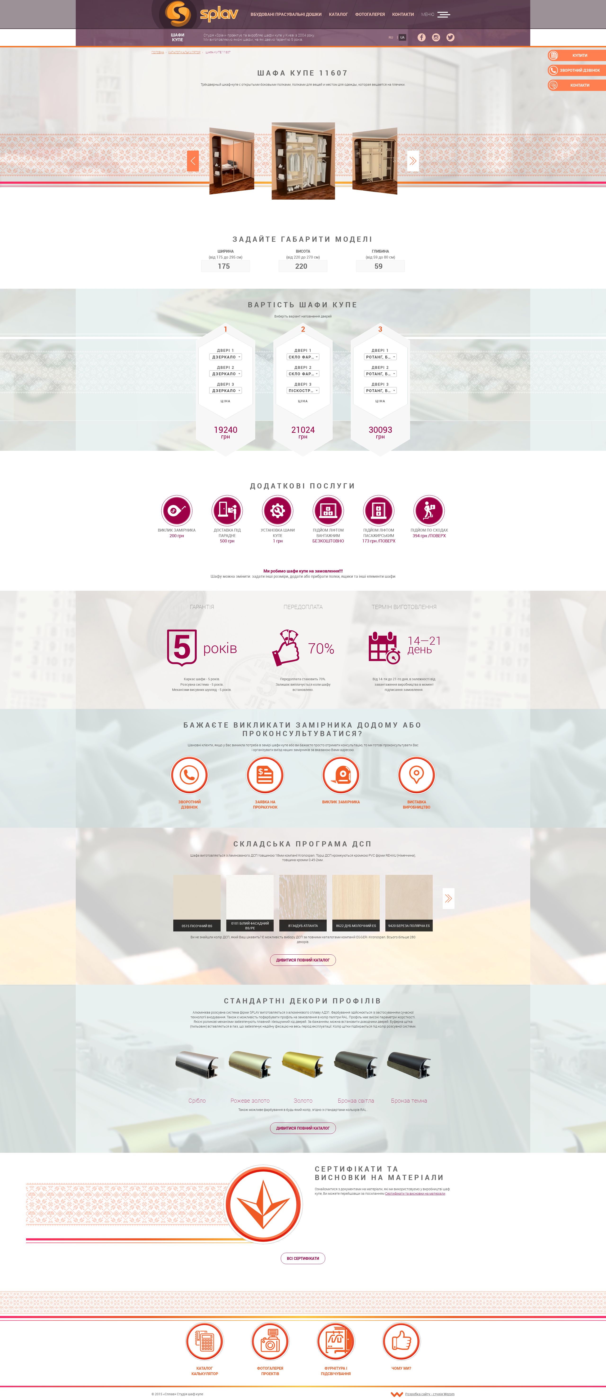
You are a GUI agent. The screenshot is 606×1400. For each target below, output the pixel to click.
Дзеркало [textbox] (224, 357)
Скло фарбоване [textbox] (304, 357)
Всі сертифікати (303, 1258)
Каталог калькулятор (205, 1371)
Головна (158, 52)
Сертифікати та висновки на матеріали (415, 1193)
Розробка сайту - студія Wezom (429, 1394)
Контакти (579, 85)
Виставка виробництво (416, 804)
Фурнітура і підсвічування (336, 1371)
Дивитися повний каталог (303, 960)
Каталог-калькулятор (184, 52)
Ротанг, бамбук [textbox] (381, 357)
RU (391, 37)
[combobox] (225, 356)
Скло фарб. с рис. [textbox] (304, 373)
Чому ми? (401, 1368)
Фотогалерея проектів (270, 1371)
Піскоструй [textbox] (302, 390)
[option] (303, 160)
